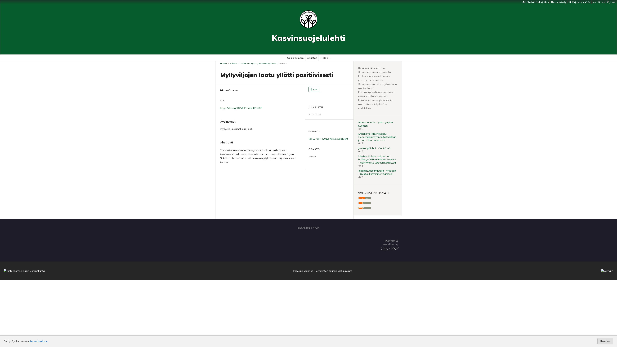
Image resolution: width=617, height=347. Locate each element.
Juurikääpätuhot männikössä (374, 148)
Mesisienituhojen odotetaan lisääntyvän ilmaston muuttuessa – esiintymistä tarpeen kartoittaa (377, 159)
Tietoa (324, 57)
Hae (612, 2)
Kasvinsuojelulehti (308, 38)
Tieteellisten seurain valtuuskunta (333, 270)
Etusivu (223, 63)
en (594, 2)
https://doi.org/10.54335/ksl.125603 (241, 108)
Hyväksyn (605, 341)
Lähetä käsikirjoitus (537, 2)
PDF (315, 89)
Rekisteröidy (558, 2)
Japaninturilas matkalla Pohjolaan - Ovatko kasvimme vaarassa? (377, 172)
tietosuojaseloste (38, 341)
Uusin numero (295, 57)
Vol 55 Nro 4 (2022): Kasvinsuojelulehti (258, 63)
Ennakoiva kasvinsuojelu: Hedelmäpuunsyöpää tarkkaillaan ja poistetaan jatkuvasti (377, 137)
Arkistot (312, 57)
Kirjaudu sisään (580, 2)
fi (599, 2)
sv (603, 2)
